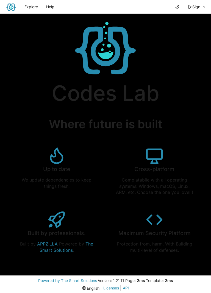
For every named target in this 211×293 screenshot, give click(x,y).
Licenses (111, 288)
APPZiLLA (47, 244)
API (126, 288)
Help (50, 6)
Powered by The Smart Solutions (67, 280)
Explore (31, 6)
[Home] (11, 7)
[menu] (91, 288)
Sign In (198, 6)
